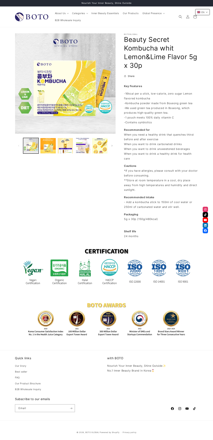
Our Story (20, 365)
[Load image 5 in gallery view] (99, 145)
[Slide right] (112, 145)
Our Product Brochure (28, 383)
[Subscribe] (71, 408)
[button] (61, 13)
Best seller (21, 371)
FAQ (17, 377)
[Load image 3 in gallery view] (65, 145)
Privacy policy (129, 432)
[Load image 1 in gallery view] (31, 145)
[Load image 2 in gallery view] (48, 145)
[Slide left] (18, 145)
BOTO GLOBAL (92, 432)
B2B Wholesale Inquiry (28, 389)
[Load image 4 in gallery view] (82, 145)
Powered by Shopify (109, 432)
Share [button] (131, 76)
